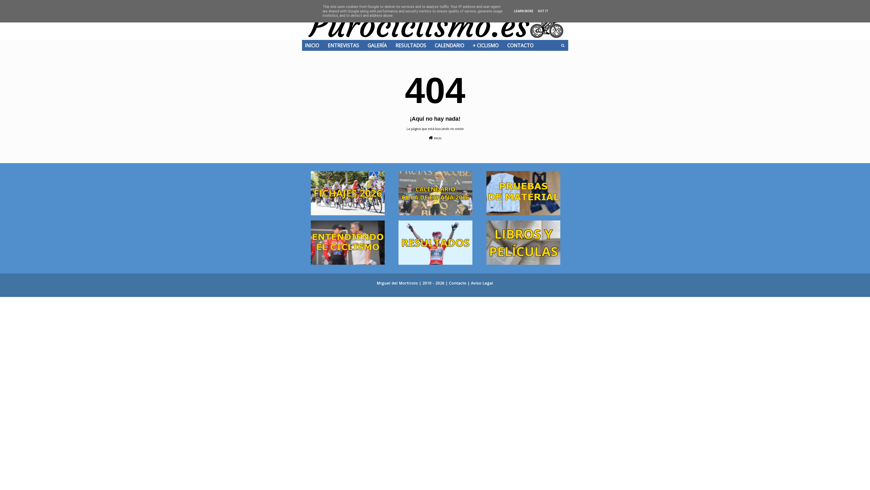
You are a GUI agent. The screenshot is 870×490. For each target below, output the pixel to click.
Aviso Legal (482, 283)
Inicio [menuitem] (313, 45)
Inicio (437, 138)
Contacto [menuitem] (521, 45)
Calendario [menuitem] (451, 45)
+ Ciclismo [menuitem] (487, 45)
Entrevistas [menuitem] (345, 45)
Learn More (523, 11)
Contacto (457, 283)
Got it (543, 11)
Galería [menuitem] (379, 45)
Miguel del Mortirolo (397, 283)
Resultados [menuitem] (412, 45)
